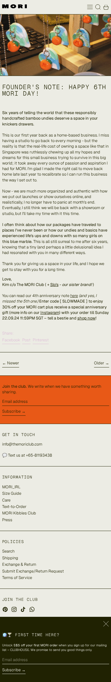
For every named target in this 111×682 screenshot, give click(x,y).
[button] (98, 7)
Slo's (54, 284)
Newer (13, 363)
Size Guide (11, 493)
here (74, 295)
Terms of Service (17, 577)
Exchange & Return (19, 564)
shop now (86, 318)
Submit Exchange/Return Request (33, 571)
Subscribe (11, 411)
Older (99, 363)
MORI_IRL (11, 487)
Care (6, 500)
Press (7, 519)
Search (8, 551)
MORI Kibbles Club (19, 513)
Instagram (49, 312)
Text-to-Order (14, 506)
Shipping (10, 558)
